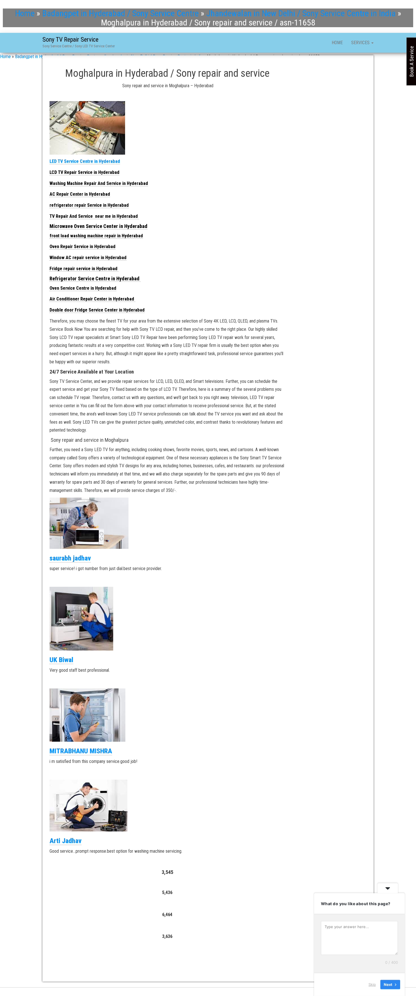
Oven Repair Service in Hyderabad (82, 246)
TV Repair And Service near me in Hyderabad (94, 216)
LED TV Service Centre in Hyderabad (85, 161)
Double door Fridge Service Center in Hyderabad (97, 310)
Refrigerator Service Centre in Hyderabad (95, 278)
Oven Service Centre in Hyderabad (83, 288)
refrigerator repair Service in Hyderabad (89, 205)
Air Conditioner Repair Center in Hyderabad (92, 299)
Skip (372, 984)
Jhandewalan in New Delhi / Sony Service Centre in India (301, 13)
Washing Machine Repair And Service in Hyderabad (99, 183)
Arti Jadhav (66, 841)
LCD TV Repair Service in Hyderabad (84, 172)
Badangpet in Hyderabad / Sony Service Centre (120, 13)
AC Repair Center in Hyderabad (80, 194)
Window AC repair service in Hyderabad (88, 257)
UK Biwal (61, 660)
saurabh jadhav (70, 558)
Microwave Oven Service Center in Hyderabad (98, 226)
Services (361, 42)
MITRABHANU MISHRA (81, 751)
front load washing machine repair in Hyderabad (96, 235)
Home (25, 13)
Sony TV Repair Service (70, 39)
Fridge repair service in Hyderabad (84, 268)
